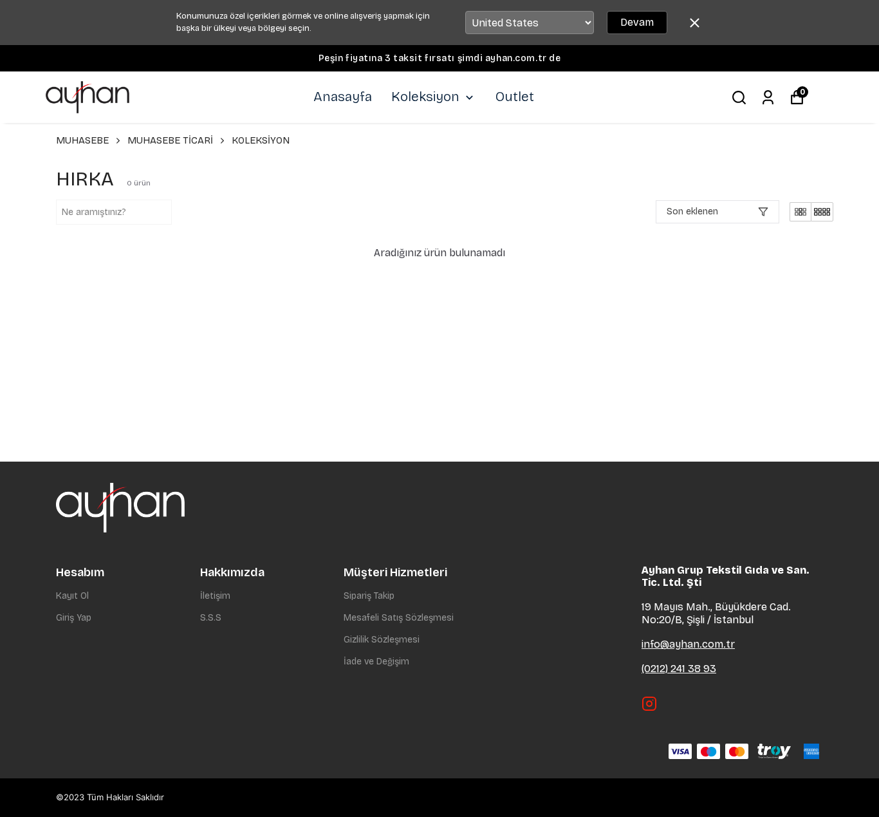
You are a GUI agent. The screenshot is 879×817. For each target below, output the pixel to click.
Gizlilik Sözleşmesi (382, 639)
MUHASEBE (82, 140)
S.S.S (210, 617)
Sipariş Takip (369, 595)
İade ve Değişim (376, 661)
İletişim (215, 595)
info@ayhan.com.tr (688, 644)
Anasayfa (342, 96)
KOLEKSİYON (261, 140)
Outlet (514, 96)
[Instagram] (649, 703)
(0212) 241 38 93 (679, 668)
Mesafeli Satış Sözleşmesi (399, 617)
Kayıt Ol (72, 595)
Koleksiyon (425, 96)
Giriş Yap (73, 617)
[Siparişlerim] (768, 97)
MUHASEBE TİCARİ (170, 140)
